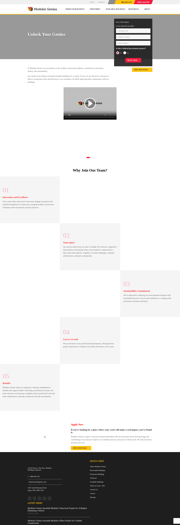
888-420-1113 (35, 476)
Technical (93, 478)
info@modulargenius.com (37, 482)
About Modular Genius (98, 466)
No (121, 53)
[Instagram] (34, 498)
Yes (128, 53)
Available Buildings (97, 482)
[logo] (43, 8)
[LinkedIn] (49, 498)
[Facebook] (39, 498)
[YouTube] (44, 498)
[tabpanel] (90, 119)
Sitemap (93, 497)
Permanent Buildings (97, 474)
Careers (92, 493)
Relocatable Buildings (97, 470)
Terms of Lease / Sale (97, 486)
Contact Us (94, 490)
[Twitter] (30, 498)
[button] (112, 2)
